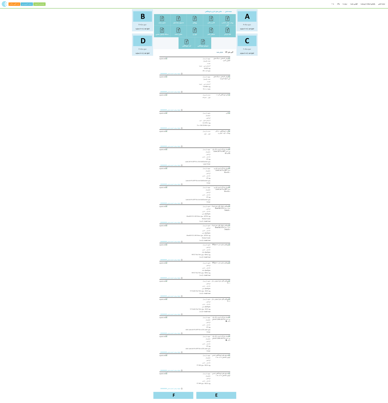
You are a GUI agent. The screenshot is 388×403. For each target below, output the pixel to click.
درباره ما (345, 4)
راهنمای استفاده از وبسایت (368, 4)
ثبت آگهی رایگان (14, 4)
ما (333, 4)
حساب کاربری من (27, 4)
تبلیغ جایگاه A (247, 27)
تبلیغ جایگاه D (142, 51)
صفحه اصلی (381, 4)
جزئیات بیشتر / (176, 74)
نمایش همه (220, 52)
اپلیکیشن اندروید (39, 4)
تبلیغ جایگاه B (142, 27)
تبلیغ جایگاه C (247, 51)
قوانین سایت (353, 4)
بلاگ (338, 4)
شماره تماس (166, 74)
